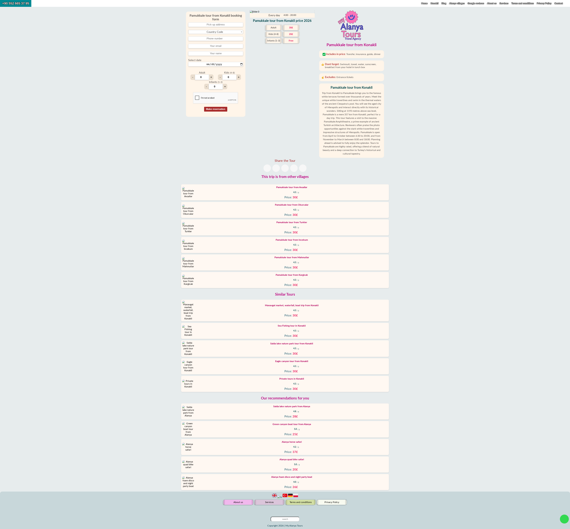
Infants (216, 82)
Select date (194, 60)
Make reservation (215, 109)
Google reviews (476, 3)
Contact (558, 3)
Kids (229, 72)
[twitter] (280, 509)
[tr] (285, 497)
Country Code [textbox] (215, 32)
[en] (274, 497)
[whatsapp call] (564, 519)
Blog (443, 3)
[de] (290, 497)
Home (424, 3)
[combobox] (215, 32)
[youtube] (285, 509)
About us (492, 3)
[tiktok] (289, 509)
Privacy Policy (544, 3)
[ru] (280, 497)
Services (504, 3)
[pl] (295, 497)
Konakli (434, 3)
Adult (202, 72)
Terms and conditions (522, 3)
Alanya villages (457, 3)
